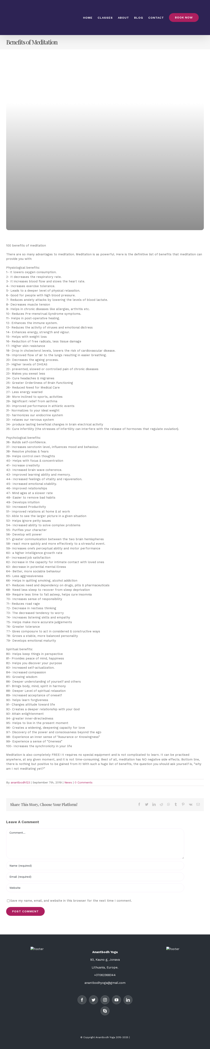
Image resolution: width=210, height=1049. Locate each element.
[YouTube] (116, 999)
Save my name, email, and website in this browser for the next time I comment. (71, 900)
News (68, 782)
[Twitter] (93, 999)
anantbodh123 (20, 782)
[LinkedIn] (127, 999)
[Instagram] (105, 999)
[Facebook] (82, 999)
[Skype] (105, 1010)
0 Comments (83, 782)
